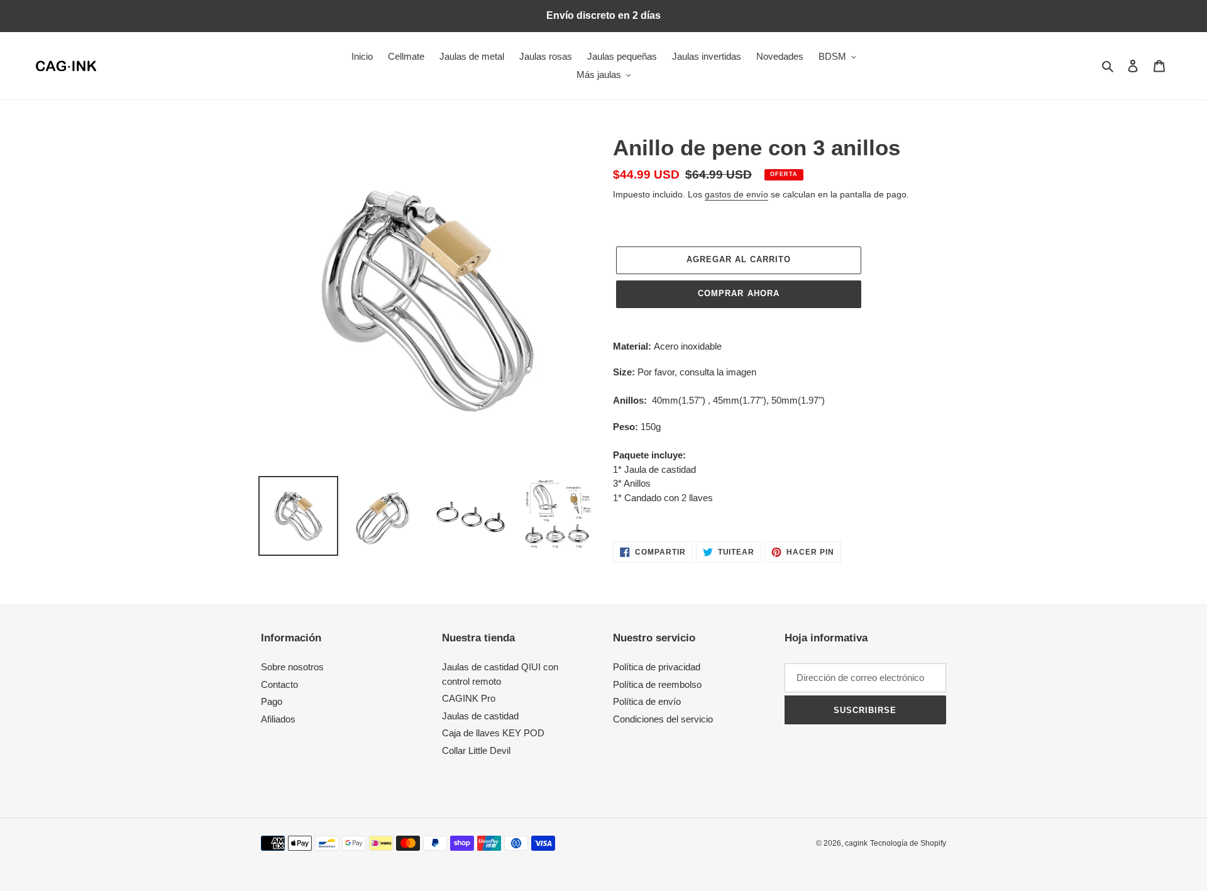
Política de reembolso (657, 684)
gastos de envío (736, 194)
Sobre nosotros (292, 666)
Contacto (279, 684)
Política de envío (647, 701)
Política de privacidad (656, 666)
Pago (271, 701)
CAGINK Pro (468, 698)
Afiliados (278, 719)
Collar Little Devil (476, 750)
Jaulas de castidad (480, 716)
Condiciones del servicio (663, 719)
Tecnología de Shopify (908, 843)
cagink (856, 843)
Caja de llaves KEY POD (493, 733)
